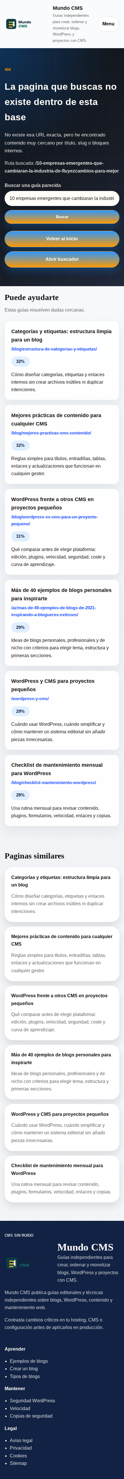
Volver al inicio (62, 238)
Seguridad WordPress (32, 1400)
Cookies (18, 1455)
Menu (108, 23)
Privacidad (21, 1448)
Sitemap (18, 1463)
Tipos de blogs (25, 1376)
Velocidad (20, 1408)
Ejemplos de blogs (29, 1361)
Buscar (62, 217)
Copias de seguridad (31, 1416)
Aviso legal (21, 1440)
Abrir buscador (62, 259)
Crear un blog (24, 1368)
